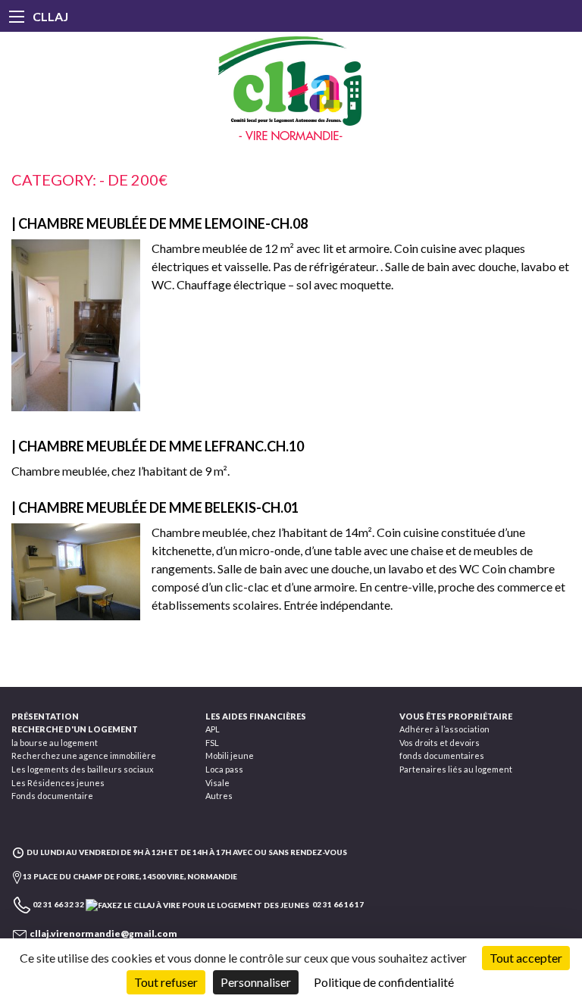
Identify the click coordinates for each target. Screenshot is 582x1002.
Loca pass (224, 769)
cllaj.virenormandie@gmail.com (103, 933)
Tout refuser (166, 982)
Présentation (45, 716)
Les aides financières (255, 716)
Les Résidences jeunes (58, 783)
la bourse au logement (54, 743)
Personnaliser (256, 982)
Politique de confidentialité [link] (384, 982)
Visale (217, 783)
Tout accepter (526, 957)
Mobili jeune (229, 755)
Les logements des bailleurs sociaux (82, 769)
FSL (212, 743)
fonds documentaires (441, 755)
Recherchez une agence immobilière (83, 755)
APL (212, 729)
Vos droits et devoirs (439, 743)
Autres (219, 796)
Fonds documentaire (52, 796)
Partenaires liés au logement (455, 769)
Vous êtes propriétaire (455, 716)
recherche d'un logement (74, 729)
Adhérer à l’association (444, 729)
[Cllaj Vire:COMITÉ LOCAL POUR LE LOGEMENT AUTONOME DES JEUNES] (291, 89)
